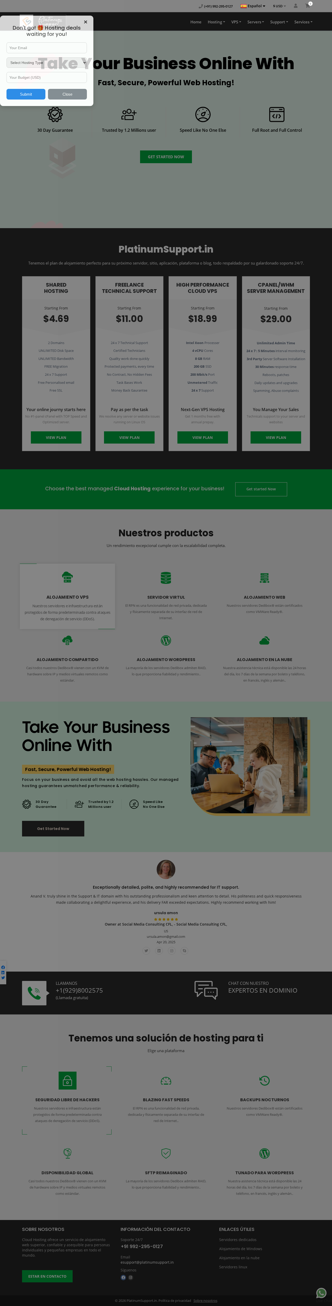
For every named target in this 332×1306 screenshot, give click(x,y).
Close (67, 94)
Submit (26, 94)
